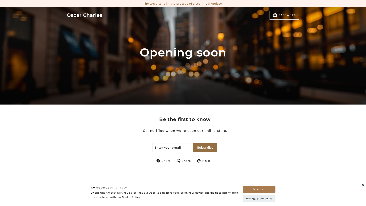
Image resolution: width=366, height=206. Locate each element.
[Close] (363, 185)
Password (287, 15)
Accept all (259, 189)
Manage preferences (259, 198)
